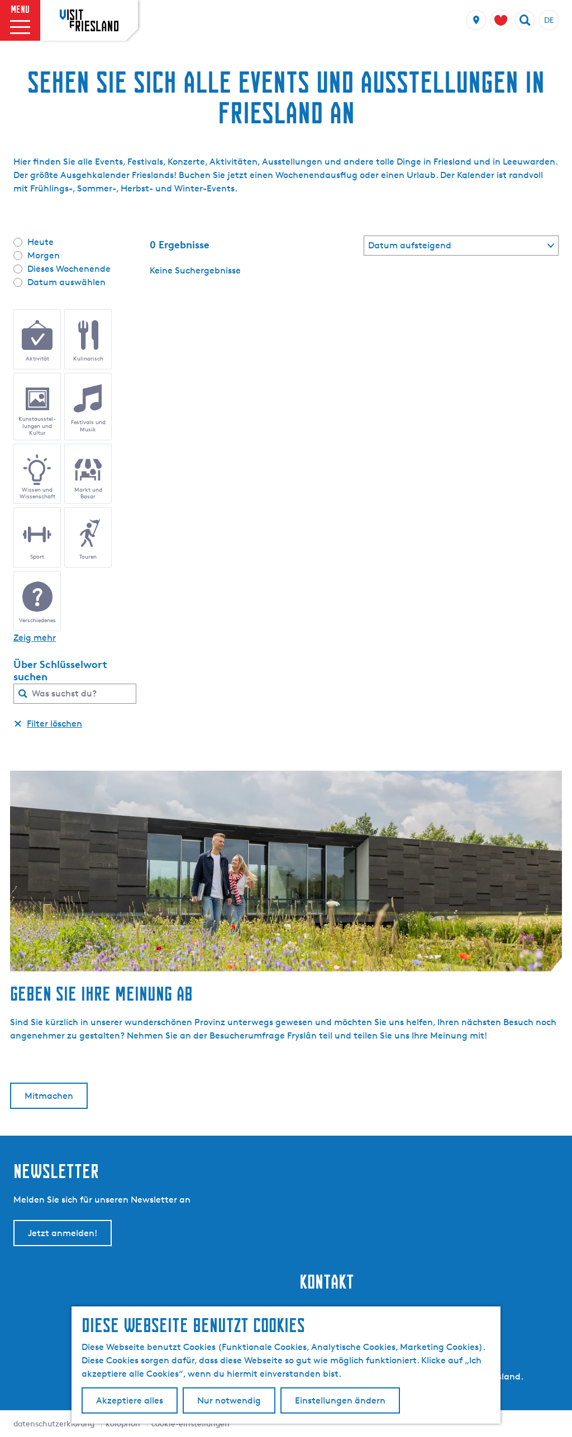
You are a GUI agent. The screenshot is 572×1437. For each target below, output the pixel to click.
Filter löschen (54, 723)
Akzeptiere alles (129, 1400)
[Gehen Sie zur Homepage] (89, 20)
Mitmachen (49, 1095)
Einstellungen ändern (340, 1400)
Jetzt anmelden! (62, 1233)
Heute (40, 242)
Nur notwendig (229, 1400)
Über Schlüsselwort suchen (60, 670)
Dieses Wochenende (69, 268)
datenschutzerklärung (53, 1423)
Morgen (43, 255)
